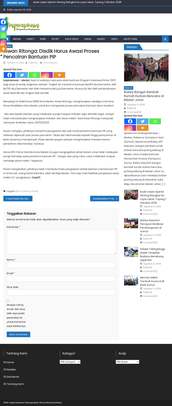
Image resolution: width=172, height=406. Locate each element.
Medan (17, 39)
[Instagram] (47, 75)
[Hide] (1, 55)
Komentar (13, 227)
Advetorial (130, 39)
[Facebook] (9, 75)
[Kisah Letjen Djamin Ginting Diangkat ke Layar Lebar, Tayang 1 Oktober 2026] (131, 195)
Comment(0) (50, 62)
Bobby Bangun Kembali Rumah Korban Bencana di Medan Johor (144, 96)
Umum (87, 39)
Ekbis (43, 39)
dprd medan (22, 191)
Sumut (30, 39)
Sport (55, 39)
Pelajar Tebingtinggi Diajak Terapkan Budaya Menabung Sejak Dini (152, 254)
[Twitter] (22, 75)
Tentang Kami (15, 384)
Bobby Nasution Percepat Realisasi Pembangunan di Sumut (151, 225)
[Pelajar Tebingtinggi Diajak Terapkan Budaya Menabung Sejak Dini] (131, 252)
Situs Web (12, 287)
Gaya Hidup (71, 39)
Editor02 (33, 62)
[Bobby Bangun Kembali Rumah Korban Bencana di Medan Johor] (146, 68)
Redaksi (11, 369)
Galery (101, 39)
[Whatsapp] (34, 75)
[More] (59, 75)
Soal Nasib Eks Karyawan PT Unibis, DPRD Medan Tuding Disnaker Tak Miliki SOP (20, 198)
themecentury (54, 402)
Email (11, 273)
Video (114, 39)
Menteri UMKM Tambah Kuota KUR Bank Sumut (152, 281)
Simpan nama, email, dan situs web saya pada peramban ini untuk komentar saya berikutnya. (16, 315)
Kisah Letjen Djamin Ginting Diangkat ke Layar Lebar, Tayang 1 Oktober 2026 (153, 197)
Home (10, 362)
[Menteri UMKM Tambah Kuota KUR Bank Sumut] (131, 280)
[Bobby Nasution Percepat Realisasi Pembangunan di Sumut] (131, 223)
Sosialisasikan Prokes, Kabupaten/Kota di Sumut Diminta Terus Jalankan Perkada (106, 198)
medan (34, 191)
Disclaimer (13, 376)
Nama (11, 259)
